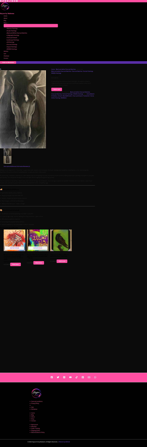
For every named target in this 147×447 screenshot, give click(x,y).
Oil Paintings (10, 42)
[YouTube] (7, 1)
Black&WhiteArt (67, 96)
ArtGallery (54, 96)
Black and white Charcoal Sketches (66, 69)
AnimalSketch (90, 94)
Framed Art (86, 96)
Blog (5, 20)
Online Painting (55, 98)
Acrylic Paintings (11, 31)
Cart (5, 53)
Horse (92, 96)
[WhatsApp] (95, 378)
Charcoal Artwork (12, 37)
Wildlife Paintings (12, 49)
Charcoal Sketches (77, 71)
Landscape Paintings (13, 40)
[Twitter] (3, 1)
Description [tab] (7, 166)
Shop (5, 23)
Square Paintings (12, 47)
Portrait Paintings (12, 44)
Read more (15, 264)
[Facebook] (1, 1)
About (5, 18)
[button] (7, 23)
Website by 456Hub (64, 442)
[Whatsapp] (17, 1)
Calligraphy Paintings (13, 35)
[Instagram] (5, 1)
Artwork (60, 96)
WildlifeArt (64, 98)
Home (5, 16)
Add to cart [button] (62, 261)
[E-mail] (14, 1)
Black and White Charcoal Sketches (17, 33)
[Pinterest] (12, 1)
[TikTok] (10, 1)
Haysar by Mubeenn (7, 13)
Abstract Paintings (12, 28)
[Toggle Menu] (31, 25)
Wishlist (6, 51)
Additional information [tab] (17, 166)
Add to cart (56, 89)
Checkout (6, 56)
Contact (6, 58)
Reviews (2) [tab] (27, 166)
